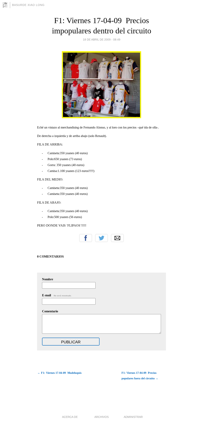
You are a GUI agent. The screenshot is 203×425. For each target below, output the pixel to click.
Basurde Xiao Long (28, 5)
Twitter (101, 238)
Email (117, 238)
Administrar (133, 416)
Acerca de (70, 416)
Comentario (50, 311)
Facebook (85, 238)
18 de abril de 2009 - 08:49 (101, 39)
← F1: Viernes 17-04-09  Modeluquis (59, 372)
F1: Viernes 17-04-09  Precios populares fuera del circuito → (140, 375)
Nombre (47, 279)
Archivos (101, 416)
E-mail (57, 295)
